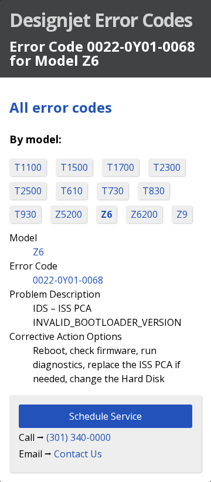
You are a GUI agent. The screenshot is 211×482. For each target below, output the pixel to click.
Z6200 (144, 214)
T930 (25, 214)
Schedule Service (105, 416)
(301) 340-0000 (78, 437)
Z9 (182, 214)
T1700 (120, 167)
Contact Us (78, 453)
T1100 (28, 167)
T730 (112, 190)
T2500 (28, 190)
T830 (153, 190)
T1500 (74, 167)
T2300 (167, 167)
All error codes (60, 107)
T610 (71, 190)
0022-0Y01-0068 (68, 280)
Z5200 (68, 214)
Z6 (106, 214)
